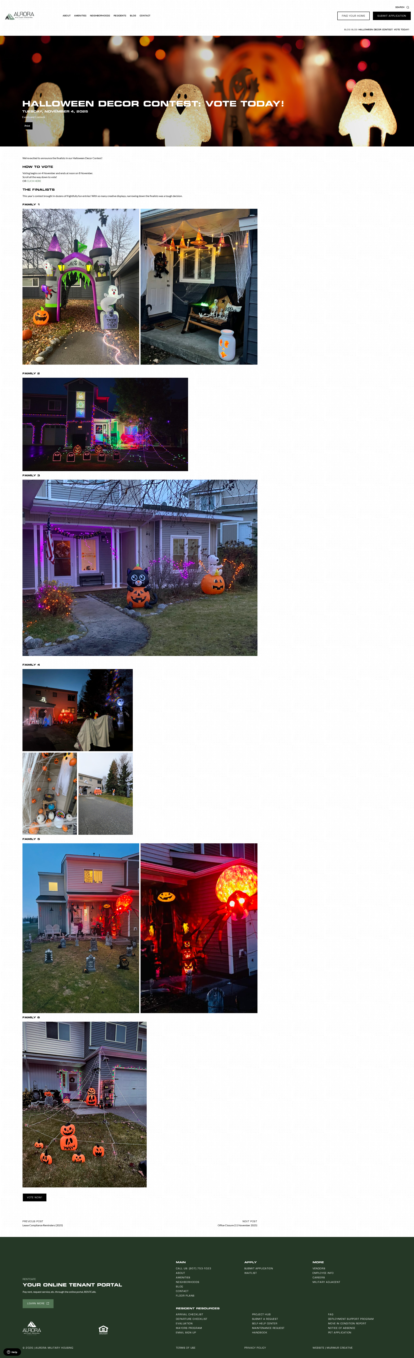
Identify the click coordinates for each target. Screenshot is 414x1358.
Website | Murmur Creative (333, 1348)
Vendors (319, 1268)
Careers (319, 1277)
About (67, 16)
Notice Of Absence (341, 1328)
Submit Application (258, 1268)
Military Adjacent (326, 1282)
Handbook (259, 1332)
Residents (120, 16)
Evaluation (184, 1323)
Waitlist (250, 1273)
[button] (353, 16)
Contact (145, 16)
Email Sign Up (186, 1332)
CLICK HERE (34, 180)
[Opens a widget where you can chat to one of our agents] (12, 1352)
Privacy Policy (255, 1348)
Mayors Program (189, 1328)
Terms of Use (186, 1348)
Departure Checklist (191, 1319)
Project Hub (261, 1314)
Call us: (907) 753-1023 (193, 1268)
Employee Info (323, 1273)
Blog (133, 16)
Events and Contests (33, 116)
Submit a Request (265, 1319)
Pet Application (339, 1332)
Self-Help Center (265, 1323)
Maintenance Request (268, 1328)
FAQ (330, 1314)
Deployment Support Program (351, 1319)
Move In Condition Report (347, 1323)
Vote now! (34, 1197)
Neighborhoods (100, 16)
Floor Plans (185, 1295)
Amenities (80, 16)
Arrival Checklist (189, 1314)
